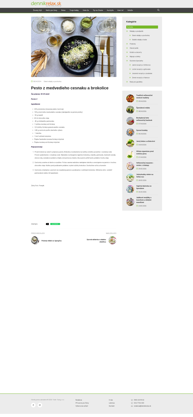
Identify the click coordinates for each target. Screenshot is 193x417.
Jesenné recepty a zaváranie (142, 73)
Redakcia (78, 400)
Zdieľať (56, 224)
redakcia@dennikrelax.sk (142, 406)
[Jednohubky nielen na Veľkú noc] (130, 177)
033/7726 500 (139, 403)
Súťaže (130, 10)
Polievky (133, 44)
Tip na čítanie (98, 10)
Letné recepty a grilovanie (141, 69)
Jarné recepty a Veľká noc (141, 65)
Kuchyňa (110, 10)
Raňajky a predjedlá (136, 31)
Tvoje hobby (74, 10)
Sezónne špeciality (136, 61)
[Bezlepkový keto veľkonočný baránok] (130, 121)
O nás (111, 400)
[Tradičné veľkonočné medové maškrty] (130, 98)
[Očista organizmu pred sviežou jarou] (130, 154)
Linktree (112, 403)
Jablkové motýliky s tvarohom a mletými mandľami (143, 200)
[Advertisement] (73, 205)
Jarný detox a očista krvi (145, 141)
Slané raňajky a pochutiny (52, 81)
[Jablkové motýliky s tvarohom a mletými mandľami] (130, 202)
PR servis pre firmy (82, 403)
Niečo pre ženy (51, 10)
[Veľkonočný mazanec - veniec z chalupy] (130, 166)
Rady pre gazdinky (136, 82)
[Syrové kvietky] (130, 132)
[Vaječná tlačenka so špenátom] (130, 189)
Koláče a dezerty (136, 52)
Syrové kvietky (142, 130)
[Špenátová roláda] (130, 110)
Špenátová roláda (143, 108)
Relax (63, 10)
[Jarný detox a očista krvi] (130, 143)
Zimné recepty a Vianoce (141, 78)
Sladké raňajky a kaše (139, 40)
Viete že (86, 10)
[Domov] (46, 4)
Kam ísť (120, 10)
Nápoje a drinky (135, 56)
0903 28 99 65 (139, 400)
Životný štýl (37, 10)
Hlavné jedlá (134, 48)
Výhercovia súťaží (81, 406)
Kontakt (112, 406)
